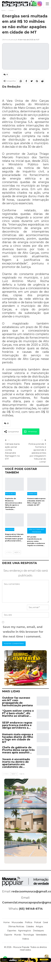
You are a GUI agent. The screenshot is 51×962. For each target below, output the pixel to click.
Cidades (30, 926)
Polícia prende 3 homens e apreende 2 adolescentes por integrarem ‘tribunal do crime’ (37, 453)
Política (28, 922)
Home (6, 922)
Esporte (8, 934)
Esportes (11, 930)
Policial (37, 922)
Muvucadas (17, 922)
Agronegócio (24, 930)
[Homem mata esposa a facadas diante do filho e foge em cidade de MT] (36, 484)
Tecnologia (28, 934)
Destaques (38, 930)
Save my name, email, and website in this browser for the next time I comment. (23, 631)
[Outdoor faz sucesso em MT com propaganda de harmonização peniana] (43, 701)
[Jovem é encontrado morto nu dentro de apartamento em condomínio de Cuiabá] (43, 762)
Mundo (17, 934)
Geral (45, 922)
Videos (25, 939)
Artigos (39, 926)
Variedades (41, 934)
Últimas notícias (16, 926)
